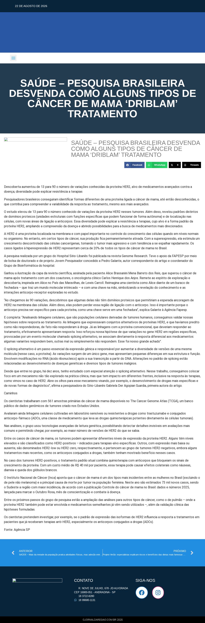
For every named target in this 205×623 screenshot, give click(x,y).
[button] (13, 58)
